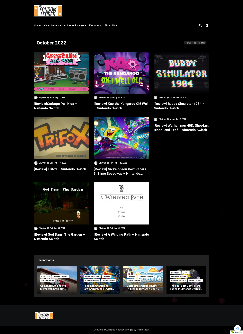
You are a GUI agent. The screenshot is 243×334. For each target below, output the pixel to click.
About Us (110, 25)
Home (37, 25)
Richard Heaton (60, 277)
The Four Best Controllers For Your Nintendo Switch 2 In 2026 (186, 288)
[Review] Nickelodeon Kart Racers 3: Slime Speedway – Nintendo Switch (120, 173)
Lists (185, 273)
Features (94, 25)
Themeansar (143, 329)
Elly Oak (42, 97)
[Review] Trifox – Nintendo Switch (60, 169)
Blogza (129, 329)
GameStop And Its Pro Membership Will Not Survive (53, 288)
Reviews (106, 277)
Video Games (51, 25)
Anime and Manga (74, 25)
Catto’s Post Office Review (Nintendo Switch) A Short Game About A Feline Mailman (142, 290)
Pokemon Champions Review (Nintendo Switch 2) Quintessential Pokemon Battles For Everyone (100, 290)
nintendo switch (92, 277)
